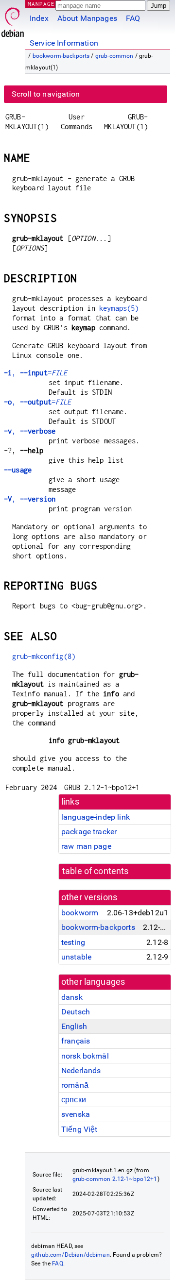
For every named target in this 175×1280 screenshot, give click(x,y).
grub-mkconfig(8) (43, 656)
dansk (72, 997)
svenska (75, 1114)
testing (73, 942)
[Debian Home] (12, 19)
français (75, 1040)
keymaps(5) (119, 308)
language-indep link (95, 817)
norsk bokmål (85, 1056)
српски (73, 1099)
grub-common (114, 55)
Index (39, 18)
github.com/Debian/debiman (70, 1254)
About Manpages (87, 18)
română (74, 1085)
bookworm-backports (61, 55)
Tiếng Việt (79, 1129)
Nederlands (81, 1070)
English (74, 1026)
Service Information (64, 43)
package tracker (89, 831)
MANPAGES (43, 3)
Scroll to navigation (46, 94)
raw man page (86, 846)
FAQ (133, 18)
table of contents (95, 871)
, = (35, 373)
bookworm (79, 912)
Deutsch (75, 1011)
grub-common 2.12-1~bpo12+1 (115, 1179)
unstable (76, 956)
